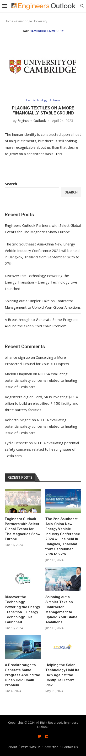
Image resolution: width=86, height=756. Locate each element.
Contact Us (70, 747)
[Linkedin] (46, 736)
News (56, 100)
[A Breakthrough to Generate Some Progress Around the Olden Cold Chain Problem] (23, 647)
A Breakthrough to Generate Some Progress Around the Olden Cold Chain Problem (22, 675)
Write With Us (30, 747)
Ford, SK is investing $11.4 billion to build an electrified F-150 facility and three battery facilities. (41, 403)
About (12, 747)
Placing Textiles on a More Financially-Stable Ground (43, 110)
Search (11, 183)
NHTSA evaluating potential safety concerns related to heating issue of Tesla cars (41, 380)
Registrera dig (16, 396)
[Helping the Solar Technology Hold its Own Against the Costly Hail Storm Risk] (63, 647)
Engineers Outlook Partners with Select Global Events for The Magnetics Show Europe (22, 529)
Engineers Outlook (31, 120)
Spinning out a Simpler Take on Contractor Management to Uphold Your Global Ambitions (61, 609)
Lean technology (36, 100)
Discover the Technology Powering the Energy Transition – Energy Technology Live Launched (41, 282)
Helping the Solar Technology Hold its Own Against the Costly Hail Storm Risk (62, 675)
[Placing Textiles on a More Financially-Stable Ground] (43, 66)
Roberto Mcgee (18, 419)
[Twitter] (39, 736)
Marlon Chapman (18, 373)
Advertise (51, 747)
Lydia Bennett (16, 442)
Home (9, 21)
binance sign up (17, 357)
